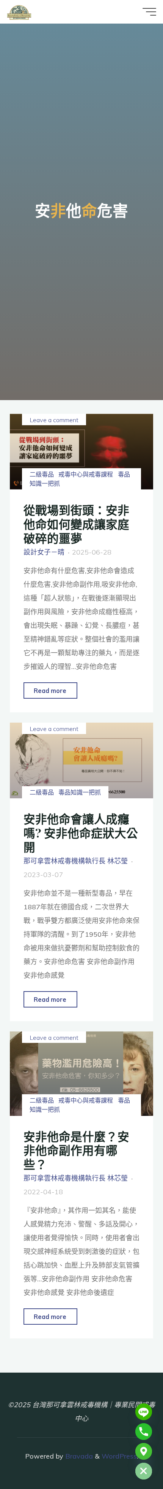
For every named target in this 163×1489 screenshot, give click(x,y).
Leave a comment (54, 420)
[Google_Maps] (143, 1451)
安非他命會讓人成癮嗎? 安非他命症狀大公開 (81, 832)
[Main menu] (149, 12)
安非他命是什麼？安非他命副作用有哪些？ (76, 1149)
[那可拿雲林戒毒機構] (19, 11)
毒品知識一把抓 (79, 792)
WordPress (119, 1456)
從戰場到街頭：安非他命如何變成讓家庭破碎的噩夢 (76, 523)
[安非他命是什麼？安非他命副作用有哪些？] (81, 1073)
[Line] (143, 1411)
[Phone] (143, 1431)
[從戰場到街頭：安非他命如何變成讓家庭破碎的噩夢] (81, 451)
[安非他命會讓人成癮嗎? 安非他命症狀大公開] (81, 760)
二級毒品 (42, 474)
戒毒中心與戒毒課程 (85, 474)
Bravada (78, 1456)
